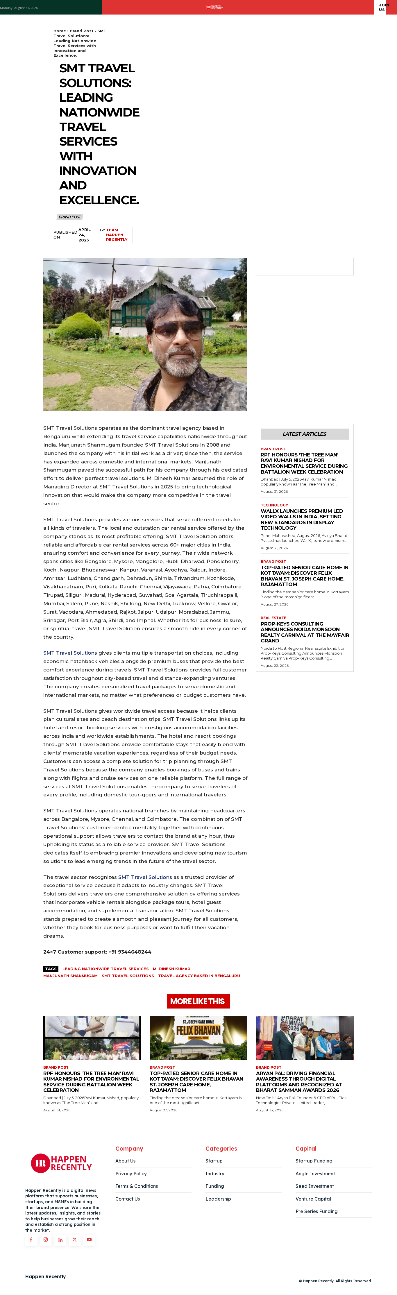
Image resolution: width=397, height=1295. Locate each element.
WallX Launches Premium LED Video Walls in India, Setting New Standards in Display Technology (302, 519)
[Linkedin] (60, 1240)
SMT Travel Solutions (70, 653)
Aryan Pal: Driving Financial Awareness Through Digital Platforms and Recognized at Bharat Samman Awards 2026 (299, 1081)
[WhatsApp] (306, 267)
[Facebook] (266, 267)
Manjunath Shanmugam (70, 975)
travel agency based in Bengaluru (199, 975)
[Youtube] (89, 1240)
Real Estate (273, 618)
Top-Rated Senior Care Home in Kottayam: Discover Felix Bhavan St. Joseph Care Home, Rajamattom (304, 576)
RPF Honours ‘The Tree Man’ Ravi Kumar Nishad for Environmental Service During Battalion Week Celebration (304, 463)
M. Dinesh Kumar (171, 968)
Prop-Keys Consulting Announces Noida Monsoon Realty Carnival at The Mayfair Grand (305, 632)
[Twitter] (280, 267)
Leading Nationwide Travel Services (105, 968)
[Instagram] (45, 1240)
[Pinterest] (293, 267)
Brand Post (82, 30)
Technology (274, 505)
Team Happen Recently (116, 235)
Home (59, 30)
